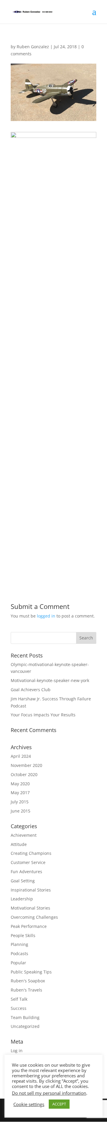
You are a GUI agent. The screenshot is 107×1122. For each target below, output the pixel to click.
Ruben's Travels (26, 990)
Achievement (24, 835)
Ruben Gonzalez (33, 46)
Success (18, 1008)
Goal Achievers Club (31, 689)
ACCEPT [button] (59, 1104)
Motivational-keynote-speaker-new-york (50, 680)
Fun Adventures (26, 871)
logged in (46, 616)
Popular (18, 962)
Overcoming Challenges (34, 917)
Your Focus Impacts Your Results (43, 715)
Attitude (19, 844)
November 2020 (26, 765)
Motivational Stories (30, 908)
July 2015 (20, 802)
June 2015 (20, 811)
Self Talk (19, 999)
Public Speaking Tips (31, 972)
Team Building (25, 1017)
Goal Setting (23, 881)
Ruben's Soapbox (28, 981)
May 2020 (20, 783)
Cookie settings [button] (28, 1104)
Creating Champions (31, 853)
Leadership (22, 899)
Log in (17, 1050)
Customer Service (28, 862)
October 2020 (24, 774)
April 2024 (21, 756)
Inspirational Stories (31, 890)
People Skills (23, 935)
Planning (19, 944)
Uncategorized (25, 1026)
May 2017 (20, 792)
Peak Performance (29, 926)
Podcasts (19, 953)
